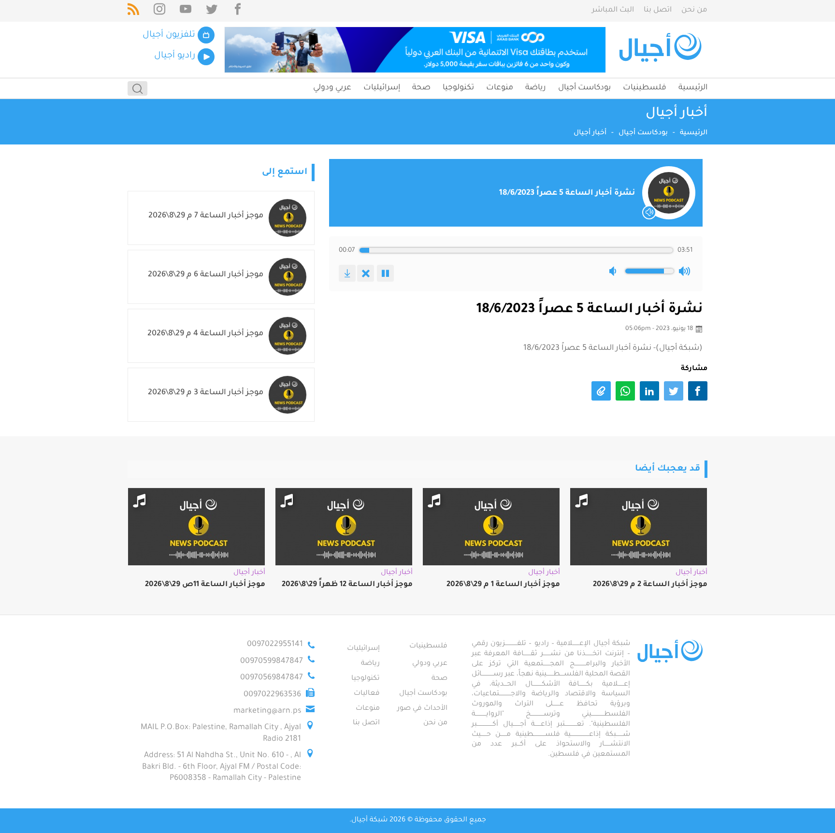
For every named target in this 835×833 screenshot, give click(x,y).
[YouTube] (185, 10)
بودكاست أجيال (584, 88)
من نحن (694, 10)
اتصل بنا (658, 10)
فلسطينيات (644, 88)
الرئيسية (692, 88)
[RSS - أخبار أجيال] (133, 10)
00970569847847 (271, 678)
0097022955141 (275, 644)
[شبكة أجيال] (661, 49)
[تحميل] (347, 273)
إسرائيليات (381, 88)
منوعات (499, 88)
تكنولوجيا (458, 88)
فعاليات (367, 694)
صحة (421, 88)
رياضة (535, 88)
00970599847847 (271, 661)
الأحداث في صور (422, 709)
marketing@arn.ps (267, 711)
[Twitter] (211, 10)
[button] (614, 271)
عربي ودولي (332, 88)
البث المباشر (613, 10)
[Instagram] (159, 10)
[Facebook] (238, 10)
